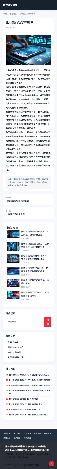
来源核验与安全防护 (15, 347)
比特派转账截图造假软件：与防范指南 (23, 399)
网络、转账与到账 (14, 352)
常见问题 (17, 433)
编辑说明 (6, 438)
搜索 (48, 322)
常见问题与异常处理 (15, 357)
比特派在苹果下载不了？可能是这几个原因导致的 (28, 415)
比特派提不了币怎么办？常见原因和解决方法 (26, 404)
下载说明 (27, 433)
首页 (5, 14)
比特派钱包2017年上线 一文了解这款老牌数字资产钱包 (29, 392)
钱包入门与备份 (14, 342)
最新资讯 (13, 14)
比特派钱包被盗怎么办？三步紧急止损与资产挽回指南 (30, 380)
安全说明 (37, 433)
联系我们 (17, 438)
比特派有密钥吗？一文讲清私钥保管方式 (24, 409)
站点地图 (27, 438)
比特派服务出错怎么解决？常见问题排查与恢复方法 (29, 375)
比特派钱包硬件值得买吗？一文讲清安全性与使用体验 (30, 385)
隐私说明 (47, 433)
